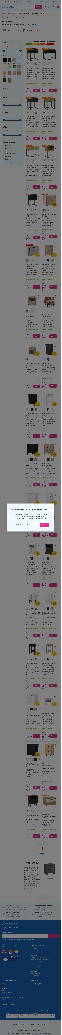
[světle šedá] (48, 210)
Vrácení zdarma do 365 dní (38, 957)
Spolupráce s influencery (9, 1004)
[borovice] (5, 74)
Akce (35, 44)
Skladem (29, 44)
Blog (3, 990)
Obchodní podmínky (7, 992)
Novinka (42, 44)
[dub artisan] (9, 74)
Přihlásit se (53, 936)
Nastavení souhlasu (32, 524)
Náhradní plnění (34, 948)
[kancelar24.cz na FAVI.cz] (4, 952)
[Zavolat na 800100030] (52, 1)
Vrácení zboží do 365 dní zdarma (43, 912)
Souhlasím (44, 524)
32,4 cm (8, 130)
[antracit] (9, 61)
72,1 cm (17, 130)
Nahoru (42, 853)
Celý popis (34, 24)
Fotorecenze (33, 971)
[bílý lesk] (31, 760)
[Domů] (2, 18)
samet (8, 162)
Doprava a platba (6, 1)
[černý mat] (36, 760)
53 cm (17, 115)
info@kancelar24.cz (12, 928)
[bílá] (19, 61)
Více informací (18, 524)
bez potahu (9, 156)
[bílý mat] (27, 609)
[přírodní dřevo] (19, 67)
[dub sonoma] (14, 74)
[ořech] (5, 81)
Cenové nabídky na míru (37, 955)
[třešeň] (9, 81)
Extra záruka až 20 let (12, 905)
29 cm (8, 115)
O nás (3, 983)
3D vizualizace (34, 975)
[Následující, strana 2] (41, 848)
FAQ (22, 1)
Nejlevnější (36, 41)
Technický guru (34, 969)
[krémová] (5, 67)
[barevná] (14, 67)
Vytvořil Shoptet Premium (27, 1030)
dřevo (7, 145)
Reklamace (15, 1)
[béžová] (9, 67)
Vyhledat (38, 7)
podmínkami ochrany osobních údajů (26, 939)
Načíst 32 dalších (41, 844)
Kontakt (4, 986)
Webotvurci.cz (39, 1030)
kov (7, 148)
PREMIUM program (35, 964)
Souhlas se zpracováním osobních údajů (13, 997)
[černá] (5, 61)
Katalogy (27, 1)
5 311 (17, 46)
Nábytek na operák (35, 966)
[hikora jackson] (19, 74)
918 (7, 46)
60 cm (17, 100)
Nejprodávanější (51, 41)
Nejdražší (42, 41)
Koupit (36, 90)
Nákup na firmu (34, 953)
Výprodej (50, 44)
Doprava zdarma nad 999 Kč (13, 912)
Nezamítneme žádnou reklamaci (43, 905)
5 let (7, 92)
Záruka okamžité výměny (37, 973)
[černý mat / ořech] (31, 609)
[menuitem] (3, 13)
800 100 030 (12, 923)
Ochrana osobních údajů (9, 995)
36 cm (8, 100)
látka (8, 159)
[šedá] (14, 61)
